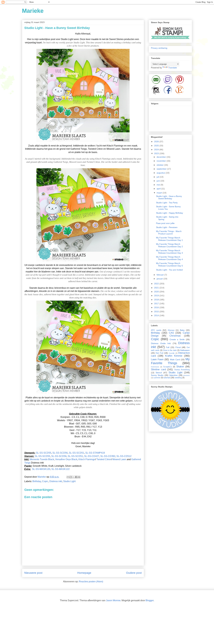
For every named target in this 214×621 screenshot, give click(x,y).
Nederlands (155, 367)
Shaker (180, 366)
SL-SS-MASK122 (60, 469)
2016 (156, 307)
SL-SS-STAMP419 (95, 453)
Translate (172, 67)
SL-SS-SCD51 (76, 453)
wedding (178, 378)
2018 (156, 299)
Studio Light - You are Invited (169, 270)
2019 (156, 295)
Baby (182, 330)
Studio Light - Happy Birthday (169, 213)
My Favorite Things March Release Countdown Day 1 (169, 238)
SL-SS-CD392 (107, 456)
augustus (161, 173)
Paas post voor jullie (165, 223)
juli (158, 177)
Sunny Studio (157, 375)
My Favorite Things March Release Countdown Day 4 (169, 258)
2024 (156, 149)
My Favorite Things (170, 361)
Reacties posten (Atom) (91, 581)
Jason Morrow (113, 600)
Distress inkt (55, 481)
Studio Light (69, 481)
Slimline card (158, 369)
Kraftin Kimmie (173, 355)
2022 (156, 283)
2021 (156, 288)
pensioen (186, 375)
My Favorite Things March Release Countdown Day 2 (169, 245)
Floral (178, 347)
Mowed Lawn (119, 459)
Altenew (171, 330)
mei (159, 185)
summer (156, 378)
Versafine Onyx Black (66, 459)
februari (160, 275)
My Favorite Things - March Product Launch (169, 232)
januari (160, 278)
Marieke (33, 11)
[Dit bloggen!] (70, 477)
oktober (160, 165)
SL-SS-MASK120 (41, 469)
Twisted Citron (103, 459)
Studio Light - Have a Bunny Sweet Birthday (169, 197)
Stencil (159, 372)
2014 (156, 315)
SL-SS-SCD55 (43, 453)
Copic (45, 481)
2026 (156, 141)
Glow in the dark (170, 350)
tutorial (167, 377)
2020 (156, 291)
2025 (156, 145)
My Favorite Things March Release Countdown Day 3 (169, 251)
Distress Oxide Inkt (161, 343)
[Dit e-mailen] (68, 477)
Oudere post (134, 572)
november (162, 161)
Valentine (173, 375)
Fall (167, 347)
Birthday (36, 481)
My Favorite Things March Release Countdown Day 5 (169, 264)
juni (158, 181)
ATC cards (156, 330)
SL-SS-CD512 (123, 456)
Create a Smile (177, 339)
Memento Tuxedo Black (42, 459)
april (159, 188)
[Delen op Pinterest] (79, 477)
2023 (156, 153)
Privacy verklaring (159, 48)
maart (160, 193)
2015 (156, 311)
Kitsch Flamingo (86, 459)
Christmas (175, 335)
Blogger (150, 600)
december (162, 157)
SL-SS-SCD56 (60, 453)
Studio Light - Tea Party (167, 202)
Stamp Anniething (182, 370)
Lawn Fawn (157, 359)
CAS (171, 332)
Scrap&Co (167, 367)
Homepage (84, 572)
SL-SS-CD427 (91, 456)
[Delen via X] (73, 477)
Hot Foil (159, 353)
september (162, 169)
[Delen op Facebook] (76, 477)
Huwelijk (172, 353)
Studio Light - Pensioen (166, 227)
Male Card (175, 359)
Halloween (185, 350)
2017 (156, 303)
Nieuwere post (33, 572)
